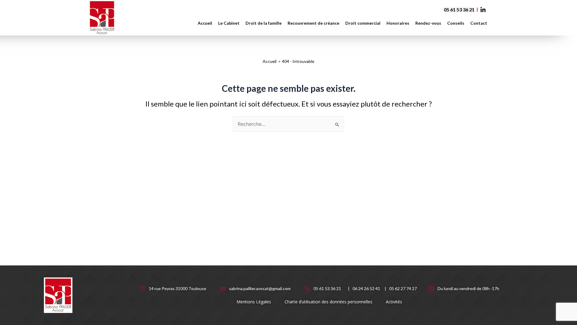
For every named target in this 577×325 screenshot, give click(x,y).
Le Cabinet (229, 23)
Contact (478, 23)
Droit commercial (362, 23)
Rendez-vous (428, 23)
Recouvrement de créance (313, 23)
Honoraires (397, 23)
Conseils (455, 23)
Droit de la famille (264, 23)
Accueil (205, 23)
